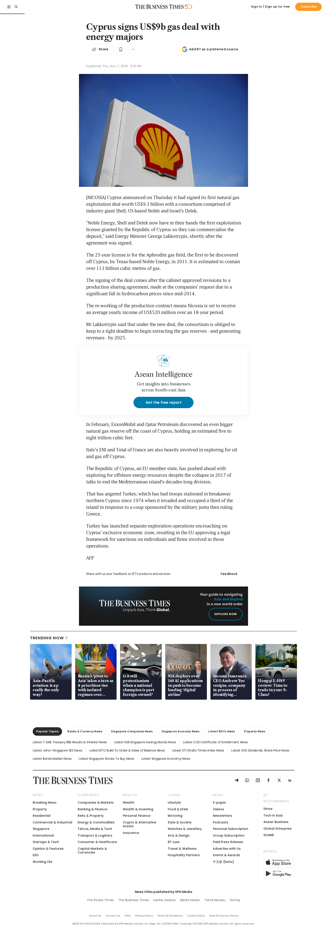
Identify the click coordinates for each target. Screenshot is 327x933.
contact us (113, 915)
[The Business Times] (159, 6)
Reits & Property (91, 815)
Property (40, 809)
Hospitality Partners (184, 855)
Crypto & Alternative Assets (139, 824)
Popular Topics (47, 731)
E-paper (219, 802)
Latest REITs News (221, 731)
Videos (218, 809)
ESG (36, 855)
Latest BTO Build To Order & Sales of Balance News (127, 750)
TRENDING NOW (47, 638)
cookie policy (196, 915)
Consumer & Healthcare (97, 842)
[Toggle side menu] (8, 6)
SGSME (268, 835)
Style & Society (180, 822)
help (128, 915)
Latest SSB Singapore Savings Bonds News (145, 742)
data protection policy (223, 915)
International (43, 835)
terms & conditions (170, 915)
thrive (267, 809)
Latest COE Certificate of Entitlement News (215, 742)
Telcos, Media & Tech (95, 829)
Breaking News (45, 802)
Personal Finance (136, 815)
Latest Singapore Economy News (165, 758)
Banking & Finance (92, 809)
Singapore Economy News (180, 731)
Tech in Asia (273, 815)
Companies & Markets (96, 802)
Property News (254, 731)
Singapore (41, 829)
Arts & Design (179, 835)
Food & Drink (178, 809)
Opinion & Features (48, 848)
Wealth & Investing (138, 809)
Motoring (175, 815)
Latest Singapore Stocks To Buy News (106, 758)
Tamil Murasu (214, 900)
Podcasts (220, 822)
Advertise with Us (227, 848)
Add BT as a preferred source (213, 49)
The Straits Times (100, 900)
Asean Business (276, 822)
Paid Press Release (228, 842)
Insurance (131, 833)
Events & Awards (226, 855)
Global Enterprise (277, 828)
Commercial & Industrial (52, 822)
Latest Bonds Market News (52, 758)
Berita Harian (190, 900)
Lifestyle (174, 802)
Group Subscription (228, 835)
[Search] (16, 6)
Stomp (235, 900)
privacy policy (144, 915)
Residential (41, 815)
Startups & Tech (46, 842)
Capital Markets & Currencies (92, 850)
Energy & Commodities (96, 822)
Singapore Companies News (132, 731)
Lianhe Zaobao (164, 900)
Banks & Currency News (84, 731)
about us (95, 915)
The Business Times (133, 900)
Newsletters (222, 815)
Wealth (128, 802)
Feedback (229, 574)
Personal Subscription (230, 829)
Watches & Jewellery (185, 829)
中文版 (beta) (223, 862)
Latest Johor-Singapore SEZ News (57, 750)
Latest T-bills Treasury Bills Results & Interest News (70, 742)
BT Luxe (174, 842)
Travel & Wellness (182, 848)
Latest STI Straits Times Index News (198, 750)
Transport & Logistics (95, 835)
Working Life (42, 862)
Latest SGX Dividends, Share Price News (260, 750)
